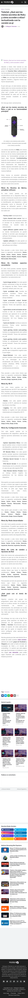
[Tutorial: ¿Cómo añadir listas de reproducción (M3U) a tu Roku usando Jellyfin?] (21, 732)
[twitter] (7, 981)
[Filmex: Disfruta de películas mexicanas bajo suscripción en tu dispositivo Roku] (5, 864)
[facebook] (3, 981)
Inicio (2, 9)
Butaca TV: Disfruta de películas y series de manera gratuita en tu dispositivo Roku (18, 850)
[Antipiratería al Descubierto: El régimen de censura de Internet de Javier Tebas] (5, 900)
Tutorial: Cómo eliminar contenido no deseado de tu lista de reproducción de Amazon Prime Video (7, 718)
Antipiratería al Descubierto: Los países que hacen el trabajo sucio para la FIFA (18, 884)
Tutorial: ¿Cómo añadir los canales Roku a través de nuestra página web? (20, 761)
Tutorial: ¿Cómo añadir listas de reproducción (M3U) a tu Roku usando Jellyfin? (20, 740)
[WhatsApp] (8, 695)
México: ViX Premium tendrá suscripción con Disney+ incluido (18, 907)
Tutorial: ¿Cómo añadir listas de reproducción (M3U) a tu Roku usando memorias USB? (7, 762)
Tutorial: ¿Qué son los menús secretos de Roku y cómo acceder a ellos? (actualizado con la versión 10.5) (20, 718)
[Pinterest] (11, 695)
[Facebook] (2, 695)
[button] (2, 2)
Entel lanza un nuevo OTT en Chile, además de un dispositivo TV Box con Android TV (18, 922)
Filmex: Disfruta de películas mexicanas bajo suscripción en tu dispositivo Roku (18, 864)
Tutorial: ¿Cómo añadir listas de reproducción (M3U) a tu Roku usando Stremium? (7, 741)
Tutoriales (7, 9)
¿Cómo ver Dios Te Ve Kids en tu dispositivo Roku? (18, 856)
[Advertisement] (14, 43)
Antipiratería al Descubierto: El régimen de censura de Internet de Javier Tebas (18, 900)
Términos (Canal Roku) (14, 995)
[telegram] (17, 981)
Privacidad (13, 993)
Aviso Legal (6, 993)
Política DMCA (21, 993)
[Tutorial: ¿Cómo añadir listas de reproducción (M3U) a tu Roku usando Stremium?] (7, 732)
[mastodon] (14, 981)
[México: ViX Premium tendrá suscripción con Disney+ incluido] (5, 908)
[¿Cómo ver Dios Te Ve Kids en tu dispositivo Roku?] (5, 857)
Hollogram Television (19, 988)
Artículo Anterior (6, 789)
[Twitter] (5, 695)
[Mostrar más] (17, 695)
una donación (13, 652)
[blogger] (24, 981)
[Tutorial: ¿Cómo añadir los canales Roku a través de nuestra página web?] (21, 753)
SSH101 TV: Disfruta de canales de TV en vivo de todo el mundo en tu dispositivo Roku (18, 915)
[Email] (14, 695)
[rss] (21, 981)
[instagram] (10, 981)
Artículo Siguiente (21, 789)
